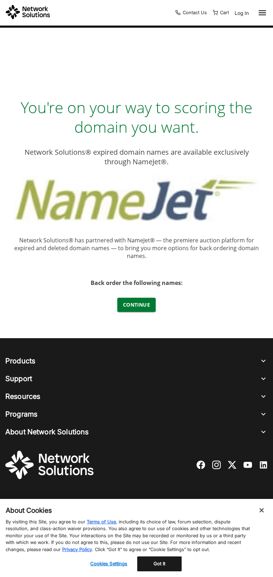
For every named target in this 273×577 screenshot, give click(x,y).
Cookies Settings (108, 563)
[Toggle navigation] (261, 13)
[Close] (261, 510)
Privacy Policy (77, 549)
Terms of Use (101, 521)
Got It (160, 563)
